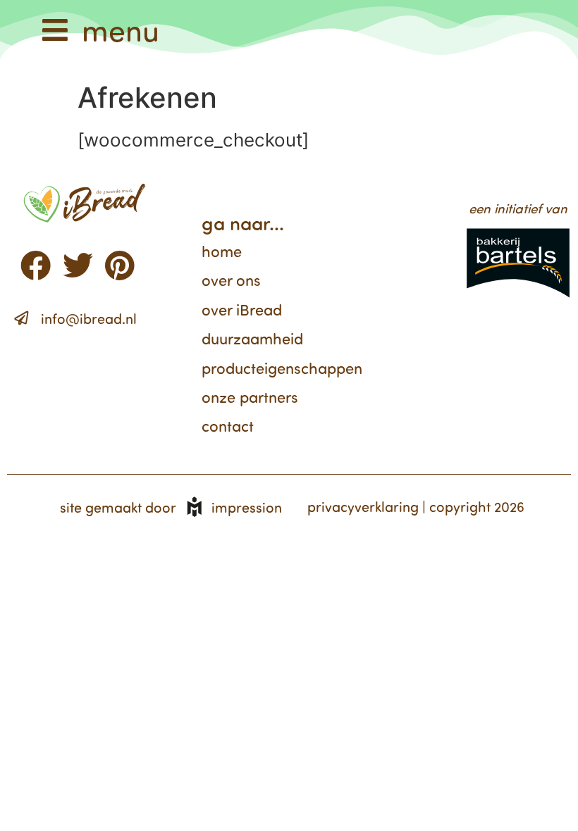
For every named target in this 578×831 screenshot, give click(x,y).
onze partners (250, 397)
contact (228, 425)
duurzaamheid (252, 338)
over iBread (242, 309)
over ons (231, 280)
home (222, 251)
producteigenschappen (282, 368)
